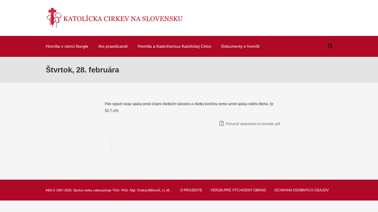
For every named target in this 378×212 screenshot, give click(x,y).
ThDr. (116, 190)
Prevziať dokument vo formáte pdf (252, 124)
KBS (49, 190)
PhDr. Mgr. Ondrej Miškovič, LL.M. (145, 190)
